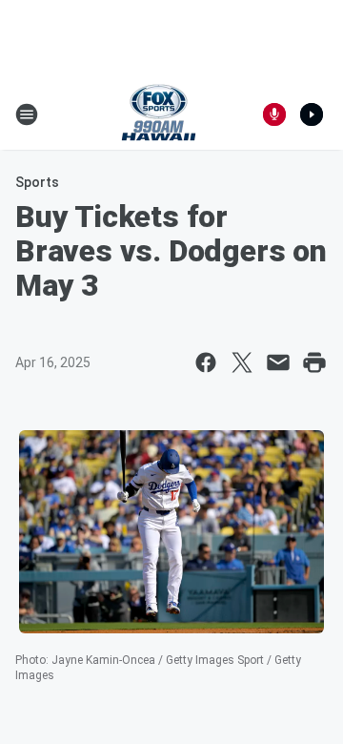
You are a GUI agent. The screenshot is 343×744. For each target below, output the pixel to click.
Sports (37, 182)
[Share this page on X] (242, 362)
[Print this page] (314, 362)
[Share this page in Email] (278, 362)
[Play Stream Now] (311, 114)
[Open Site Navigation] (26, 114)
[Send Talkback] (274, 114)
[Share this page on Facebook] (205, 362)
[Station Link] (158, 114)
